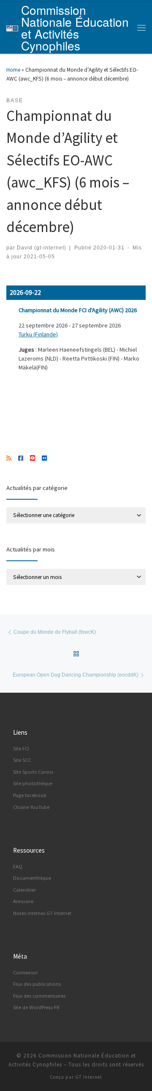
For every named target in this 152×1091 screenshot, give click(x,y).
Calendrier (24, 890)
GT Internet (88, 1077)
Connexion (25, 972)
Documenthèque (32, 878)
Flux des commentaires (39, 996)
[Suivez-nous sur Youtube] (32, 458)
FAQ (17, 866)
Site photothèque (32, 783)
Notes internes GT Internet (42, 913)
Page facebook (29, 795)
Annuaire (23, 901)
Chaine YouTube (31, 807)
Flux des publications (37, 984)
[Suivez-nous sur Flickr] (44, 458)
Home (13, 69)
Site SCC (22, 760)
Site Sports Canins (33, 772)
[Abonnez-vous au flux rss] (8, 458)
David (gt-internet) (41, 247)
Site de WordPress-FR (36, 1007)
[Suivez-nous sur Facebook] (20, 458)
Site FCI (21, 748)
